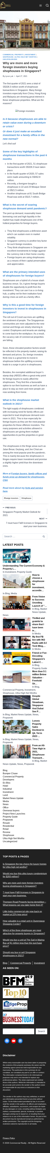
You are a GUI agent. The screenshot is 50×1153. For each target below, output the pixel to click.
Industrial (7, 789)
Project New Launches (14, 814)
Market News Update (13, 798)
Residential (8, 826)
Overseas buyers (11, 810)
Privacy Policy (9, 1138)
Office (5, 807)
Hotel (5, 786)
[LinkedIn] (20, 1040)
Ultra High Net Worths (26, 57)
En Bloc (7, 783)
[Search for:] (25, 536)
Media (6, 801)
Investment (30, 54)
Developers (8, 779)
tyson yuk (9, 76)
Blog (5, 770)
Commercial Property (13, 54)
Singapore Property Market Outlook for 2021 (21, 511)
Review (6, 832)
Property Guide (10, 817)
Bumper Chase (10, 773)
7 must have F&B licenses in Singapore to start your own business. (26, 522)
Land (5, 795)
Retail (6, 829)
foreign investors (11, 498)
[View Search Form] (47, 5)
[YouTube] (13, 1040)
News (5, 804)
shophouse (26, 498)
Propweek (8, 820)
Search (25, 1027)
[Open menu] (40, 5)
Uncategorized (10, 59)
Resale (6, 823)
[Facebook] (6, 1040)
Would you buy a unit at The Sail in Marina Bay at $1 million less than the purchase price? (23, 943)
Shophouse (8, 57)
